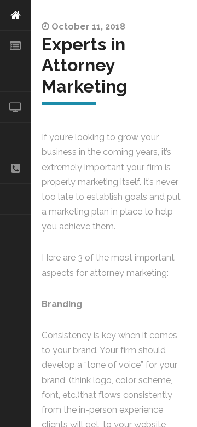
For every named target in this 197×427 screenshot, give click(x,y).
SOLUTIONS (15, 76)
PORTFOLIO (15, 138)
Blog (15, 199)
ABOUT (15, 46)
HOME (15, 15)
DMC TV (15, 107)
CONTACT (15, 168)
